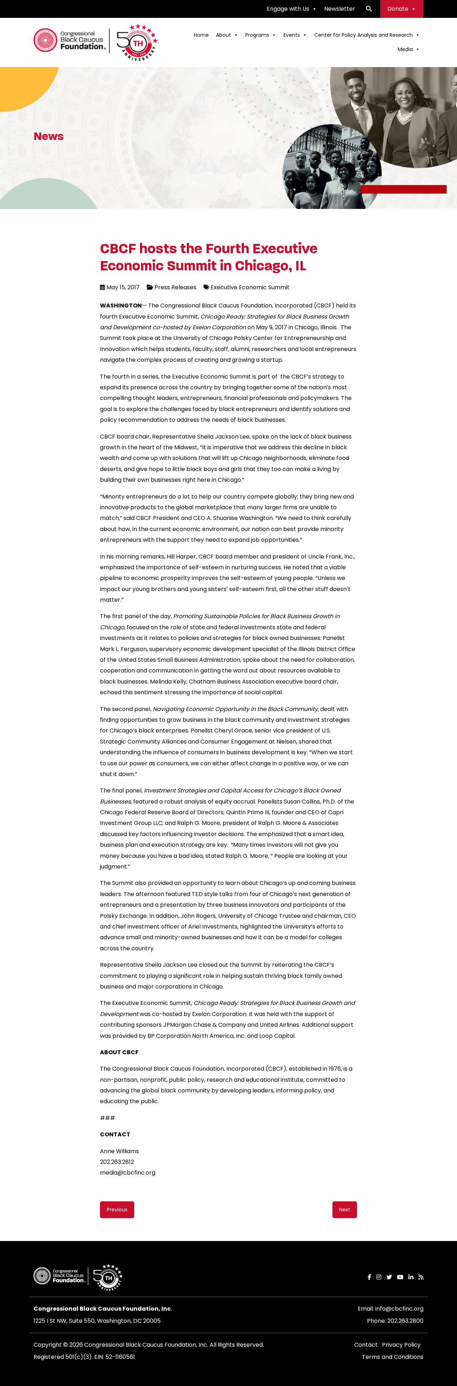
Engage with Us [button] (288, 9)
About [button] (223, 35)
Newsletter (339, 9)
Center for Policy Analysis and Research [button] (363, 35)
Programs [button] (257, 35)
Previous (117, 1209)
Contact (366, 1345)
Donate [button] (397, 9)
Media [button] (405, 49)
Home (201, 35)
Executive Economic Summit (250, 287)
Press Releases (175, 287)
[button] (369, 9)
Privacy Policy (401, 1345)
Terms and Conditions (392, 1357)
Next (344, 1209)
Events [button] (291, 35)
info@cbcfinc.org (399, 1309)
